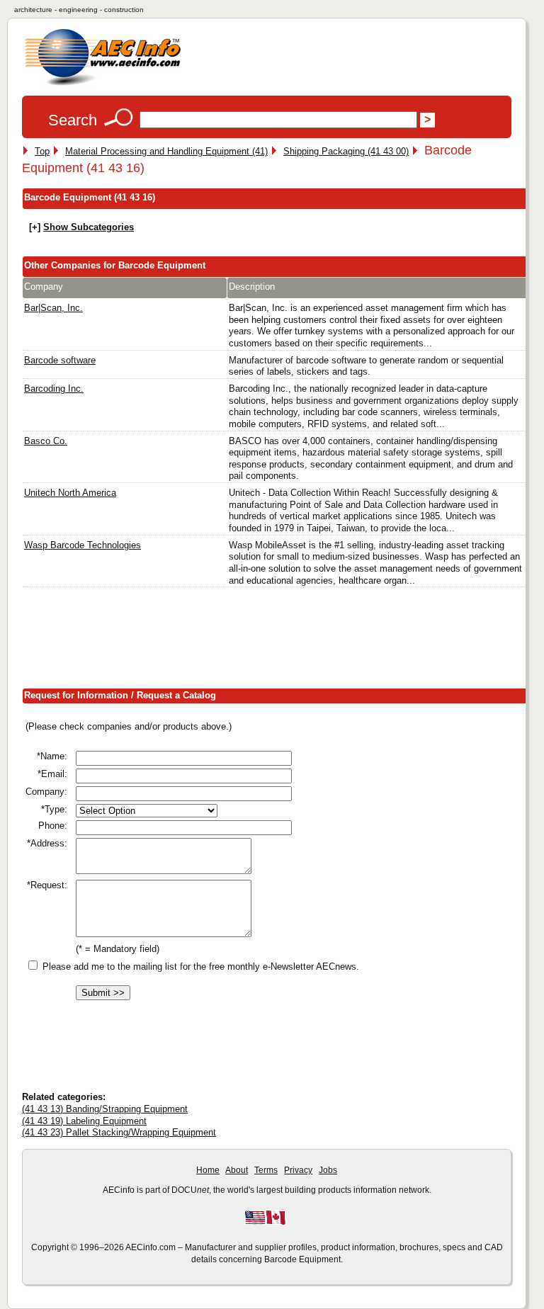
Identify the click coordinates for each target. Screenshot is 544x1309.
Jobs (328, 1170)
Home (208, 1170)
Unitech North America (70, 492)
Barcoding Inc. (54, 388)
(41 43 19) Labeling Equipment (84, 1121)
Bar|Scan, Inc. (53, 307)
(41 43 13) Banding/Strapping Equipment (105, 1109)
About (236, 1170)
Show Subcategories (88, 227)
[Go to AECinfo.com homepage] (102, 84)
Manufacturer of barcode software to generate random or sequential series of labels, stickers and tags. (366, 366)
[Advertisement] (280, 641)
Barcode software (60, 360)
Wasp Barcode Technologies (82, 545)
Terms (266, 1170)
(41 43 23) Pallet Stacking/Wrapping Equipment (119, 1132)
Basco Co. (45, 441)
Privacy (298, 1170)
